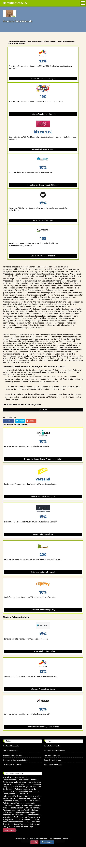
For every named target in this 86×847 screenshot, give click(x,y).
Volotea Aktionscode (11, 746)
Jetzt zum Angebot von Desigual (43, 114)
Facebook (9, 421)
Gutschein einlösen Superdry (43, 610)
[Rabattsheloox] (43, 124)
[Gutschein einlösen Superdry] (43, 584)
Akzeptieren (47, 842)
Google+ (31, 421)
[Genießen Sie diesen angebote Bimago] (43, 701)
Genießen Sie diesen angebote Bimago (43, 727)
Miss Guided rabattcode (53, 765)
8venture (43, 410)
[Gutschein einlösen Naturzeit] (43, 546)
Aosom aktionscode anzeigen (43, 79)
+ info (34, 842)
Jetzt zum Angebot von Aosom (43, 689)
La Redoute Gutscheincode (54, 751)
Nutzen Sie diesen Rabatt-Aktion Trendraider (43, 459)
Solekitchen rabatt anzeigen (43, 497)
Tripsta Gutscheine (10, 751)
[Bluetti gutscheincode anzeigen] (43, 626)
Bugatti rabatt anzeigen (43, 534)
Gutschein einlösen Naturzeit (43, 572)
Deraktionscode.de (15, 3)
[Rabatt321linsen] (43, 159)
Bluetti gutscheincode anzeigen (43, 651)
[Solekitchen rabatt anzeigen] (43, 471)
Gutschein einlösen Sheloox (43, 149)
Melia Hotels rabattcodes (12, 765)
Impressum (9, 830)
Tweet (21, 421)
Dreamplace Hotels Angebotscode (16, 760)
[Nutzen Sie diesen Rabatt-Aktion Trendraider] (43, 433)
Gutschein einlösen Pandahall (43, 256)
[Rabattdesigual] (43, 88)
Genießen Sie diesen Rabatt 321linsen (42, 185)
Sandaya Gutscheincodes (12, 755)
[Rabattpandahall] (43, 230)
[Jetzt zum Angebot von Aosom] (43, 664)
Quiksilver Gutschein (52, 755)
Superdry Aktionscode (52, 760)
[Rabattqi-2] (43, 195)
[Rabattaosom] (43, 53)
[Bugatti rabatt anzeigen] (43, 509)
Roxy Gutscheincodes (52, 746)
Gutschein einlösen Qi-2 (43, 220)
